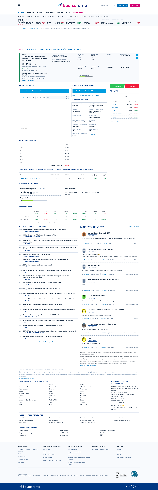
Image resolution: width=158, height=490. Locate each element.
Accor (81, 398)
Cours (21, 49)
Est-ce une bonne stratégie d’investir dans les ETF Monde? (41, 315)
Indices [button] (36, 16)
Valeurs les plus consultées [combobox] (120, 97)
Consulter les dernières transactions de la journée (86, 95)
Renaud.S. (86, 259)
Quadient (52, 395)
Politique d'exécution (28, 80)
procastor (104, 274)
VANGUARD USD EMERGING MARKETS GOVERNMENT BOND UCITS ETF (35, 58)
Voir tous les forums (134, 226)
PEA (101, 435)
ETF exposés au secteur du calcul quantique (103, 279)
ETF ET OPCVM (92, 235)
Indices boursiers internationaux (58, 418)
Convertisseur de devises (87, 418)
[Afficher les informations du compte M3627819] (84, 339)
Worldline (82, 402)
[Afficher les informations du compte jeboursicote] (84, 281)
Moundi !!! (113, 409)
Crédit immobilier (64, 433)
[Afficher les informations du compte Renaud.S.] (84, 250)
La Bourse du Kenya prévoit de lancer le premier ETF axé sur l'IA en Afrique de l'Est (49, 293)
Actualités (61, 49)
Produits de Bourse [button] (48, 16)
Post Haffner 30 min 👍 (117, 405)
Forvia (51, 393)
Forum (106, 16)
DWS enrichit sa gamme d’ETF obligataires (36, 254)
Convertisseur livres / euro (118, 418)
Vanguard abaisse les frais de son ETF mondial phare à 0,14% (42, 336)
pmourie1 (86, 318)
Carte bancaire (23, 435)
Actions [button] (29, 16)
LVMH (20, 402)
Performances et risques (34, 49)
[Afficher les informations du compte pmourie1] (84, 311)
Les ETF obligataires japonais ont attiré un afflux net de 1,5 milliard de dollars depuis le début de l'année (49, 248)
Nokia (51, 384)
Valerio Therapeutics (86, 387)
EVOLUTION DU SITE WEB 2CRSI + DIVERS (124, 407)
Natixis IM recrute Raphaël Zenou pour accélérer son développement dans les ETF (49, 309)
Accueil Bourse (23, 418)
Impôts (60, 12)
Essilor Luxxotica (23, 389)
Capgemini (83, 400)
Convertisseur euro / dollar (87, 422)
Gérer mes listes (115, 122)
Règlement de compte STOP (119, 392)
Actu (68, 12)
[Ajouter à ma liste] (136, 57)
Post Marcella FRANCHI (117, 397)
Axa (20, 384)
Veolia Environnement (55, 387)
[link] (20, 454)
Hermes (82, 384)
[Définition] (85, 66)
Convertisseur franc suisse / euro (120, 420)
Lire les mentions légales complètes (88, 365)
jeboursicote (87, 290)
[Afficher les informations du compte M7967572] (84, 297)
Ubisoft (82, 391)
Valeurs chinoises (94, 265)
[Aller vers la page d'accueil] (78, 5)
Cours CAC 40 (23, 422)
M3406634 (87, 333)
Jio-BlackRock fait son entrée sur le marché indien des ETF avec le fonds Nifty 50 (48, 299)
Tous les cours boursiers (26, 420)
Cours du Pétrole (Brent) (56, 422)
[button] (19, 5)
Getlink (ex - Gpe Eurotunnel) (27, 400)
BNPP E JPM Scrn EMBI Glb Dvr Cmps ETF (32, 178)
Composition (51, 49)
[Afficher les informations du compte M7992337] (84, 266)
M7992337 (87, 274)
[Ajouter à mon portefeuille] (136, 54)
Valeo (50, 402)
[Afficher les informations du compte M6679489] (84, 234)
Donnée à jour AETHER (117, 403)
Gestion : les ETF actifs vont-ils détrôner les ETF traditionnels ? (43, 304)
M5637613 (104, 304)
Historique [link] (78, 49)
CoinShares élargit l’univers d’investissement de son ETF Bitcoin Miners (45, 260)
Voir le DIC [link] (92, 134)
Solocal (51, 398)
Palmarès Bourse (54, 420)
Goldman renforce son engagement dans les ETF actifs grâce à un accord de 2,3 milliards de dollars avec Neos (48, 276)
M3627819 (87, 347)
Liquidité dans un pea (97, 295)
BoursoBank (78, 12)
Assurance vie (64, 430)
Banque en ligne (23, 430)
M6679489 (87, 243)
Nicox (20, 404)
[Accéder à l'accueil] (19, 28)
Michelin (21, 391)
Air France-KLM (23, 387)
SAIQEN (103, 333)
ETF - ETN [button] (60, 16)
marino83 (103, 259)
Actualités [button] (21, 16)
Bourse (21, 12)
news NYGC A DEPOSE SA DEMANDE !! (122, 394)
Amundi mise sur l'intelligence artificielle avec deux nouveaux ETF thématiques (48, 320)
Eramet (51, 389)
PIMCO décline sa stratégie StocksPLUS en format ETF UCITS (42, 288)
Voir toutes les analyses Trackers (48, 342)
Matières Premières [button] (95, 16)
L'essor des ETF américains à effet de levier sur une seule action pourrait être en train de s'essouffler (50, 241)
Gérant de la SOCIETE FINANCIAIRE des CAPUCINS (106, 310)
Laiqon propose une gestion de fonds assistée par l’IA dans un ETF (44, 229)
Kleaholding (83, 404)
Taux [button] (76, 16)
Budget (40, 12)
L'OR (89, 338)
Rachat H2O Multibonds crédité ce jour (103, 324)
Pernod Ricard (84, 389)
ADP (50, 404)
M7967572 (87, 304)
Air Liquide (83, 395)
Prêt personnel (64, 435)
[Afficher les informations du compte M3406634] (84, 325)
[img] (58, 178)
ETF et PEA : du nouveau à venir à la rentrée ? (37, 265)
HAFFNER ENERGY (117, 114)
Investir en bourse (105, 433)
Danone (21, 398)
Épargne (30, 12)
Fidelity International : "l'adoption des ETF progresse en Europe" (43, 325)
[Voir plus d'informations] (39, 184)
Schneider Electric (24, 393)
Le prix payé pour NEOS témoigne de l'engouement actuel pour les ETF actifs (47, 270)
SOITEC (114, 117)
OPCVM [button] (69, 16)
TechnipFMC (53, 400)
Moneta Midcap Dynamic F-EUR (99, 233)
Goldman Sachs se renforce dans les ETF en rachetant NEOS (42, 283)
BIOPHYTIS (115, 108)
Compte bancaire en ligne (26, 433)
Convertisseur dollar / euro (87, 420)
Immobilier (50, 12)
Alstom (51, 391)
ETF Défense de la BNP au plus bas (100, 249)
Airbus (82, 393)
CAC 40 (20, 20)
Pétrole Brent (115, 111)
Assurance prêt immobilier (107, 430)
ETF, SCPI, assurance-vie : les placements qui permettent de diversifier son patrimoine (50, 331)
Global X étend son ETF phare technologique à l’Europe (40, 235)
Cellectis (21, 395)
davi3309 (104, 290)
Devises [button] (83, 16)
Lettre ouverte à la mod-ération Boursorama (123, 386)
